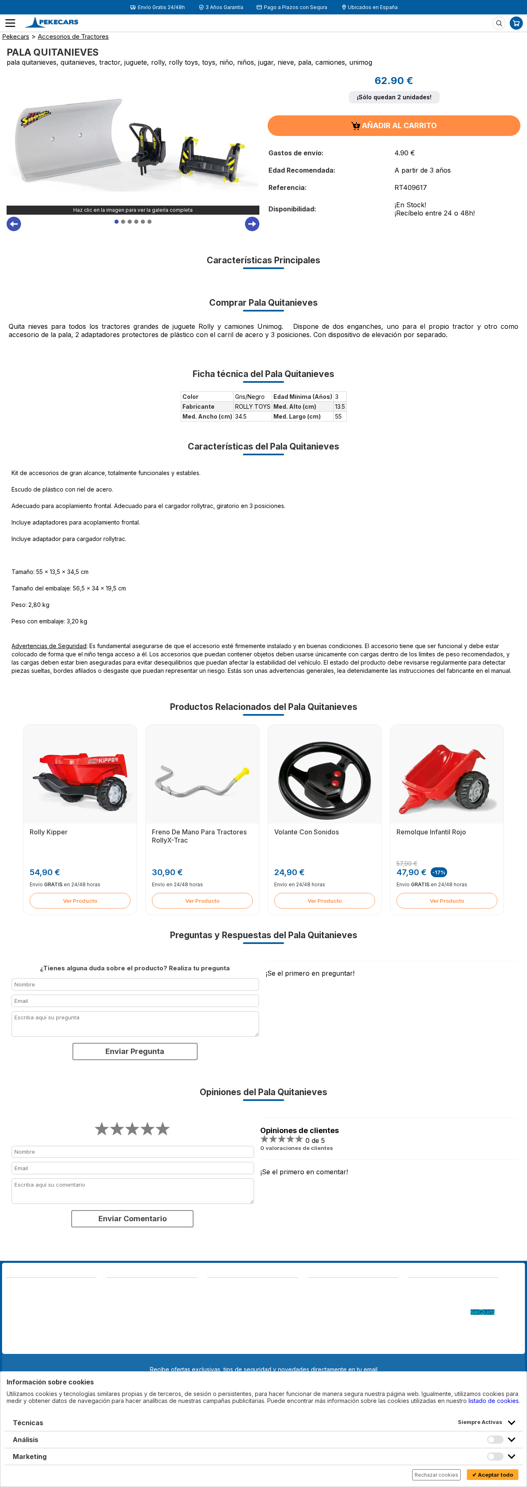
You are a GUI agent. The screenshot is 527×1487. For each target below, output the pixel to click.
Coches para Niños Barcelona (448, 1337)
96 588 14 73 (126, 1287)
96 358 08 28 (26, 1306)
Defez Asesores (330, 1345)
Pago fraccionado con (439, 1312)
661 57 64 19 (68, 1314)
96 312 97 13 (69, 1306)
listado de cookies (494, 1400)
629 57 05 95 (25, 1314)
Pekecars (15, 36)
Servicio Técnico (431, 1304)
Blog (414, 1287)
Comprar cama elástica (439, 1345)
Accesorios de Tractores (73, 36)
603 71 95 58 (125, 1296)
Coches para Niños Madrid (444, 1328)
